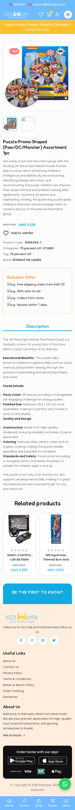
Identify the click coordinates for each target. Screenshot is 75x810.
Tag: (6, 254)
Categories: (11, 248)
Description (37, 326)
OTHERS (48, 248)
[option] (10, 124)
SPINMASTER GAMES (26, 260)
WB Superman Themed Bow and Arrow (56, 559)
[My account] (57, 14)
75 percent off (30, 248)
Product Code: (13, 242)
